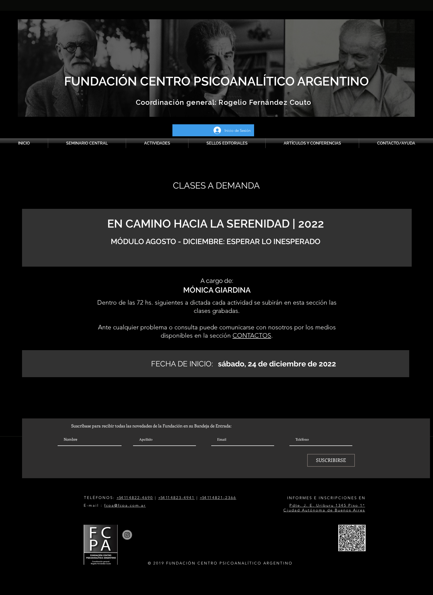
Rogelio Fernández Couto (263, 102)
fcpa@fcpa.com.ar (125, 505)
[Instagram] (127, 535)
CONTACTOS (252, 335)
